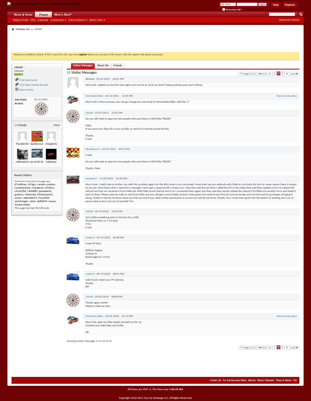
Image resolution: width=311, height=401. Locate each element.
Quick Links (96, 20)
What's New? (63, 14)
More (57, 125)
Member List (23, 29)
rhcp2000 (44, 198)
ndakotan (51, 161)
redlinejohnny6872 (26, 161)
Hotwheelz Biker (94, 96)
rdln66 (89, 112)
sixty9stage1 (21, 201)
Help (275, 4)
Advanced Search (289, 19)
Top (295, 380)
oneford (90, 237)
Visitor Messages (82, 65)
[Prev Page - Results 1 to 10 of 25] (270, 74)
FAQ (32, 20)
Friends (117, 65)
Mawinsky (30, 194)
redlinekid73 (30, 198)
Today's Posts (20, 20)
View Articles (26, 89)
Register (290, 4)
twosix (52, 201)
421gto (32, 184)
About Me (103, 65)
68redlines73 (92, 149)
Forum (43, 14)
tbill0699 (42, 201)
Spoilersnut (36, 144)
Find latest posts (28, 80)
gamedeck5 (45, 191)
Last (293, 73)
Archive (252, 380)
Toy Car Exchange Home (234, 380)
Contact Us (215, 380)
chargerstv (51, 144)
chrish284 (20, 191)
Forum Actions (76, 20)
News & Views (23, 14)
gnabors (19, 194)
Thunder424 (23, 144)
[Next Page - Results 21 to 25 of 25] (287, 74)
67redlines (20, 184)
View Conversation (286, 96)
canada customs (46, 184)
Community (57, 20)
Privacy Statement (265, 380)
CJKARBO (32, 191)
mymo (18, 198)
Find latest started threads (33, 85)
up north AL (36, 161)
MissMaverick (45, 194)
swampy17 (91, 178)
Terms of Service (284, 380)
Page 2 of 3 (249, 73)
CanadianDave (22, 187)
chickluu (49, 187)
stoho (33, 201)
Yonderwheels (22, 204)
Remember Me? (233, 9)
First (263, 73)
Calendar (42, 20)
